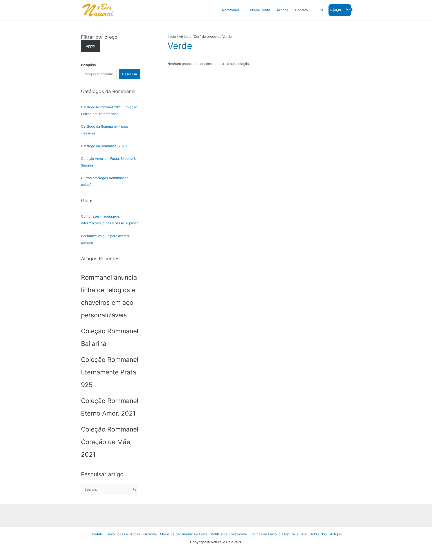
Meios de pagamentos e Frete (183, 534)
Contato (301, 10)
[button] (322, 10)
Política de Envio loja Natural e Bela (278, 534)
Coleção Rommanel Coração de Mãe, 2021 (109, 441)
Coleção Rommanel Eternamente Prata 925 (109, 372)
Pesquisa (129, 74)
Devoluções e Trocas (123, 534)
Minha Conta (260, 10)
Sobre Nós (318, 534)
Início (171, 36)
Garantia (150, 534)
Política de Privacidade (229, 534)
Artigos (282, 10)
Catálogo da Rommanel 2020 (104, 146)
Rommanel (230, 10)
